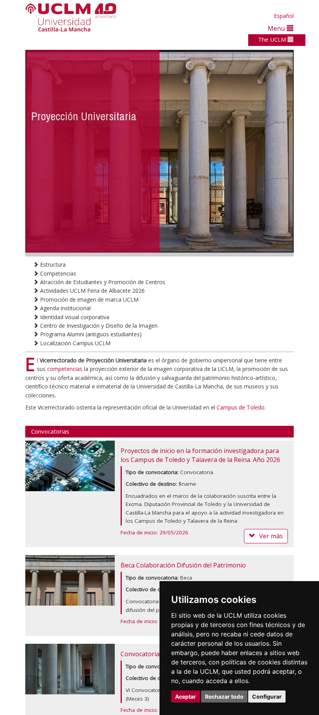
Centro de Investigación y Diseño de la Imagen (98, 325)
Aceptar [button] (185, 696)
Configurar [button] (267, 696)
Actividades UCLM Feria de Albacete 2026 (92, 290)
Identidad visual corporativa (74, 317)
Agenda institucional (65, 308)
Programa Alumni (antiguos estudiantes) (90, 334)
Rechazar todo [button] (224, 696)
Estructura (52, 264)
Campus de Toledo (241, 407)
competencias (64, 368)
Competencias (57, 273)
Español (284, 15)
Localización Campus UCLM (74, 343)
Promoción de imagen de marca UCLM (88, 299)
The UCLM (272, 39)
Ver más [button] (271, 536)
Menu (277, 28)
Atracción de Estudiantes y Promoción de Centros (102, 282)
